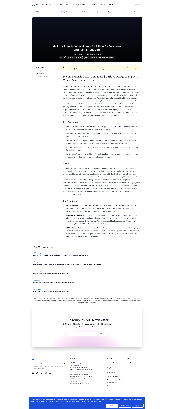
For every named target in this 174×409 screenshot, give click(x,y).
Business (84, 12)
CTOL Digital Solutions (43, 5)
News (68, 5)
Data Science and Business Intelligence (82, 369)
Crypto (110, 12)
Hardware (137, 12)
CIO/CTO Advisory (75, 363)
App (123, 12)
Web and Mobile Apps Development (81, 376)
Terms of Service (112, 376)
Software (102, 5)
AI (97, 12)
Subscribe (103, 334)
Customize (125, 406)
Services (74, 5)
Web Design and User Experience (80, 383)
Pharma (62, 57)
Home (50, 12)
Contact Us (137, 5)
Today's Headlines (66, 12)
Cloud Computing (75, 365)
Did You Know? (70, 200)
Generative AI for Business (78, 372)
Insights (92, 5)
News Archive (130, 363)
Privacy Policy (111, 372)
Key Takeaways (70, 122)
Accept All (112, 406)
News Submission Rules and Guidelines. (70, 298)
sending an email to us (90, 300)
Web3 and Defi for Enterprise (79, 374)
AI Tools (110, 5)
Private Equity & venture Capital (95, 57)
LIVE (37, 12)
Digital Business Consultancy (79, 379)
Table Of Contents (39, 67)
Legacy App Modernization (78, 381)
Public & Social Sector (75, 57)
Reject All (137, 406)
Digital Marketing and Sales (78, 367)
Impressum (110, 386)
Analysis (67, 163)
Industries (83, 5)
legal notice (97, 401)
